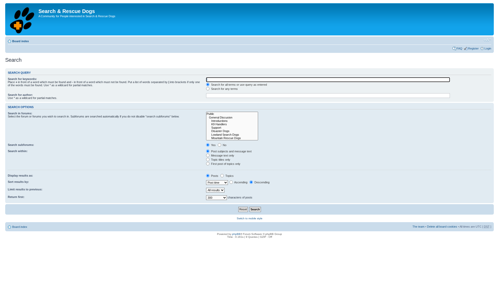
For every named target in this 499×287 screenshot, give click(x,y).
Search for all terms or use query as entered (238, 84)
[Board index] (22, 19)
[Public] (232, 114)
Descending (262, 182)
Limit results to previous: (25, 189)
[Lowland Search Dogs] (232, 134)
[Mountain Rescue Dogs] (232, 138)
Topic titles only (220, 159)
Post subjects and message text (231, 151)
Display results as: (20, 175)
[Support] (232, 127)
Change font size (487, 40)
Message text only (222, 155)
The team (418, 226)
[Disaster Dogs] (232, 131)
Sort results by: (18, 181)
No (224, 145)
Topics (229, 175)
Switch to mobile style (249, 218)
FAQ (459, 48)
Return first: (16, 196)
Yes (213, 145)
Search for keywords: (22, 78)
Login (487, 48)
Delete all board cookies (442, 226)
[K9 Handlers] (232, 124)
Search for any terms (224, 88)
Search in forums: (20, 113)
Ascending (240, 182)
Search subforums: (21, 144)
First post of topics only (225, 163)
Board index (20, 41)
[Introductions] (232, 121)
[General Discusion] (232, 117)
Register (473, 48)
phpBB (236, 234)
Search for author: (20, 94)
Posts (214, 175)
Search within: (18, 151)
